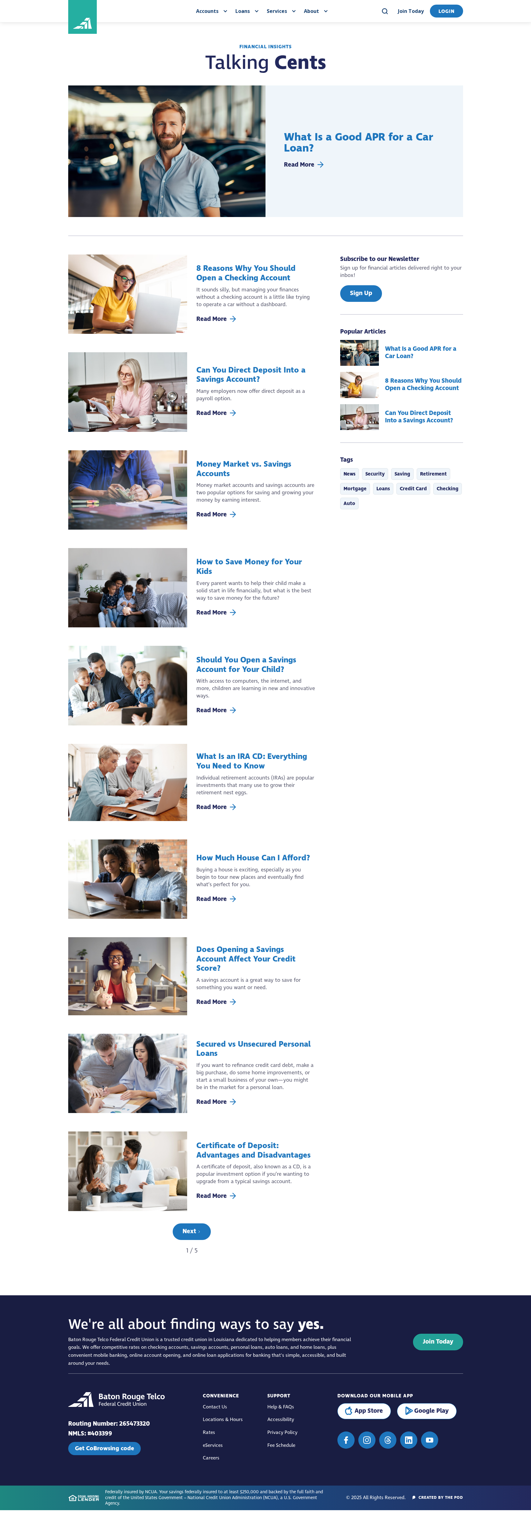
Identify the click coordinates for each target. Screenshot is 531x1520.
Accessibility (280, 1419)
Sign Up (361, 293)
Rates (209, 1432)
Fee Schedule (281, 1445)
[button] (211, 11)
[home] (106, 11)
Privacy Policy (282, 1432)
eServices (213, 1445)
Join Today (411, 11)
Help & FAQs (280, 1407)
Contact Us (215, 1407)
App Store (369, 1411)
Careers (211, 1458)
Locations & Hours (223, 1419)
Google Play (431, 1411)
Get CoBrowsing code (104, 1448)
